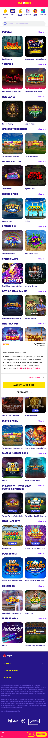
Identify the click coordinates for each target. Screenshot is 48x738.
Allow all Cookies (23, 385)
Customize (22, 392)
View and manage (6, 711)
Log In (31, 734)
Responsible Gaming (17, 701)
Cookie (19, 368)
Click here (39, 705)
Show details (34, 378)
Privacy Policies (32, 368)
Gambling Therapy (28, 703)
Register (41, 734)
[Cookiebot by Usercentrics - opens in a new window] (34, 344)
